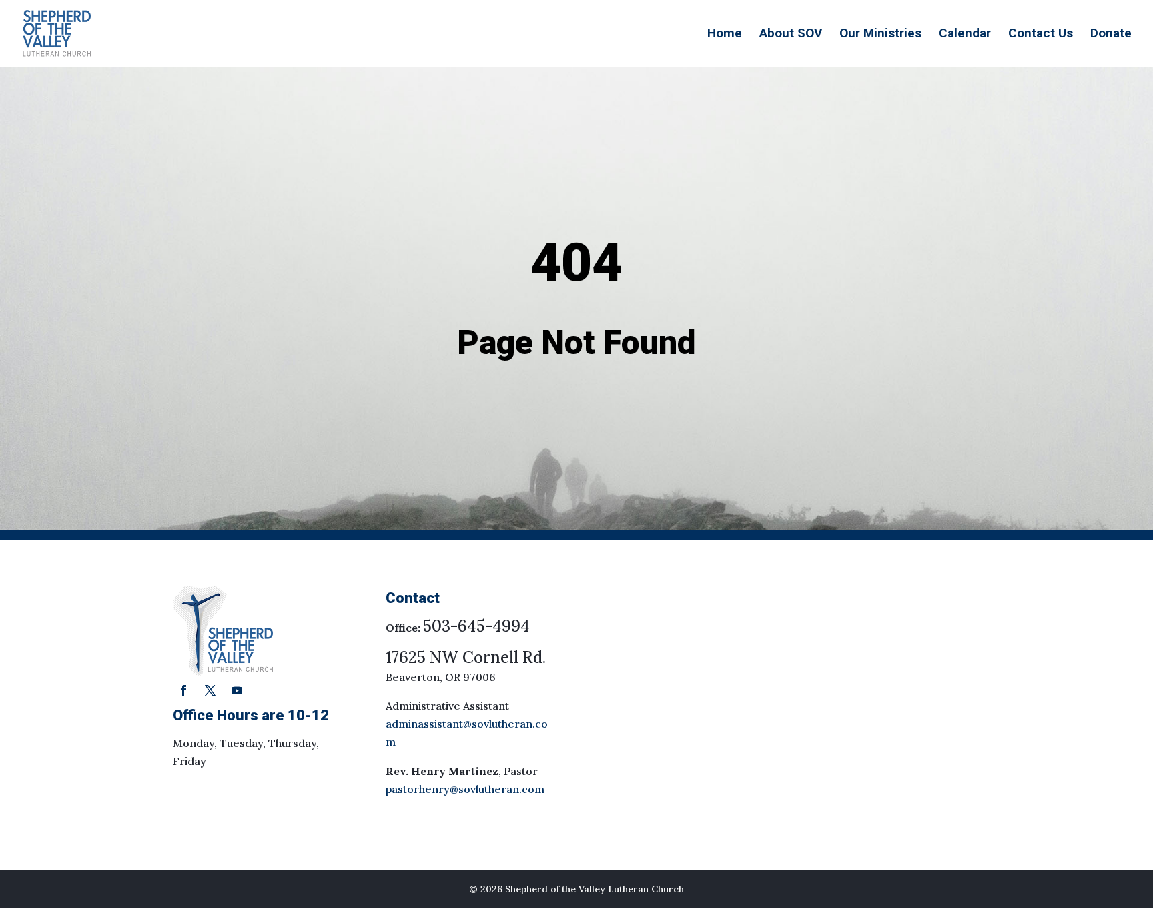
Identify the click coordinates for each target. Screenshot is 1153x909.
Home (724, 35)
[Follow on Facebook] (183, 690)
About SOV (790, 35)
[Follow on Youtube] (237, 690)
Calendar (965, 35)
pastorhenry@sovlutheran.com (465, 789)
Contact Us (1040, 35)
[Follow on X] (210, 690)
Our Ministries (880, 35)
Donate (1111, 35)
